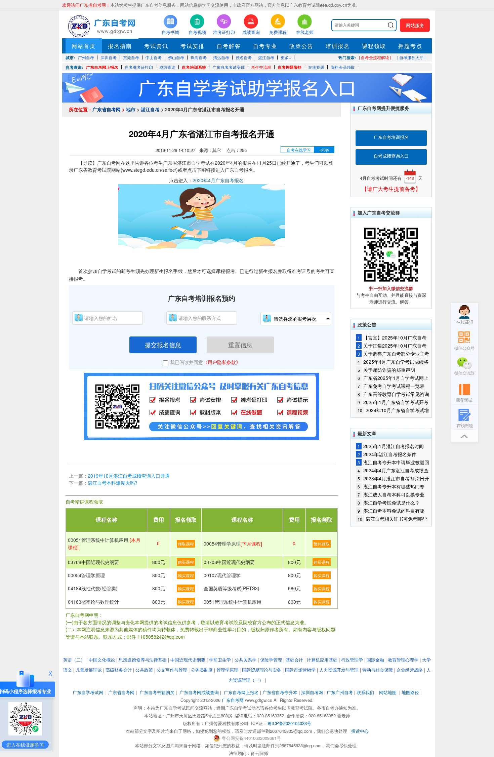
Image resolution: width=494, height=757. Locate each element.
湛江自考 (150, 109)
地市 (130, 109)
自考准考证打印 (139, 67)
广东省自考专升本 (279, 692)
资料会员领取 (343, 67)
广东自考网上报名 (102, 67)
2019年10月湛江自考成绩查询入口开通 (129, 475)
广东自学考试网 (88, 692)
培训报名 (338, 46)
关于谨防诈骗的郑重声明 (386, 369)
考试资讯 (156, 46)
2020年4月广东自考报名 (218, 180)
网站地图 (388, 692)
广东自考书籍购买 (156, 692)
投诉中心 (360, 731)
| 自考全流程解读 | (375, 57)
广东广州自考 (340, 692)
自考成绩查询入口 (391, 156)
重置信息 (240, 344)
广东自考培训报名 (391, 137)
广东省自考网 (106, 109)
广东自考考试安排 (228, 67)
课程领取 (374, 46)
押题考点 (410, 46)
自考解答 (229, 46)
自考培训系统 (194, 67)
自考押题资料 (290, 67)
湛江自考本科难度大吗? (112, 482)
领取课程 (186, 544)
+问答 (324, 150)
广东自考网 (233, 700)
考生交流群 (261, 67)
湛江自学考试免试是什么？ (389, 502)
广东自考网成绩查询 (199, 692)
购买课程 (186, 562)
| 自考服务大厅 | (411, 57)
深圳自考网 (312, 692)
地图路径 (411, 692)
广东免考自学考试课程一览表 (391, 386)
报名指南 (120, 46)
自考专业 (265, 46)
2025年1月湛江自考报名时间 (391, 446)
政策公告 (301, 46)
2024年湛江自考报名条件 (387, 454)
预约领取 (322, 544)
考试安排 (192, 46)
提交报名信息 (163, 344)
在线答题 (316, 67)
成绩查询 (167, 67)
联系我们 (365, 692)
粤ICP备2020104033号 (289, 723)
